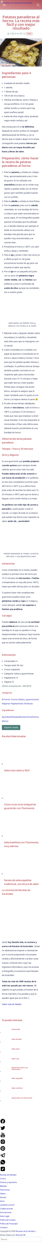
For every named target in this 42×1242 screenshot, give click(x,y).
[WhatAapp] (3, 1164)
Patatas (15, 716)
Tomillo (30, 716)
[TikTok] (3, 1171)
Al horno (6, 699)
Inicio (2, 1201)
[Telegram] (3, 1157)
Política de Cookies (8, 1220)
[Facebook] (3, 1123)
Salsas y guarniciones (28, 699)
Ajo (3, 716)
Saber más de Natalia (11, 1004)
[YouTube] (3, 1137)
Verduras (28, 703)
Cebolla (8, 716)
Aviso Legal (4, 1216)
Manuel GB (20, 1235)
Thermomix (5, 1190)
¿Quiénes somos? (7, 1205)
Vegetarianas (17, 703)
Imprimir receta (11, 727)
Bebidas (3, 1186)
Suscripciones (6, 1212)
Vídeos (3, 1193)
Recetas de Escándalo (25, 1231)
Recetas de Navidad (8, 1174)
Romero (23, 716)
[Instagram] (3, 1143)
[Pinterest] (3, 1150)
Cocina (14, 699)
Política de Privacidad (9, 1223)
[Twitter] (3, 1130)
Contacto (4, 1227)
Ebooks (3, 1197)
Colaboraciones (6, 1208)
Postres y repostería (8, 1182)
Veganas (6, 703)
